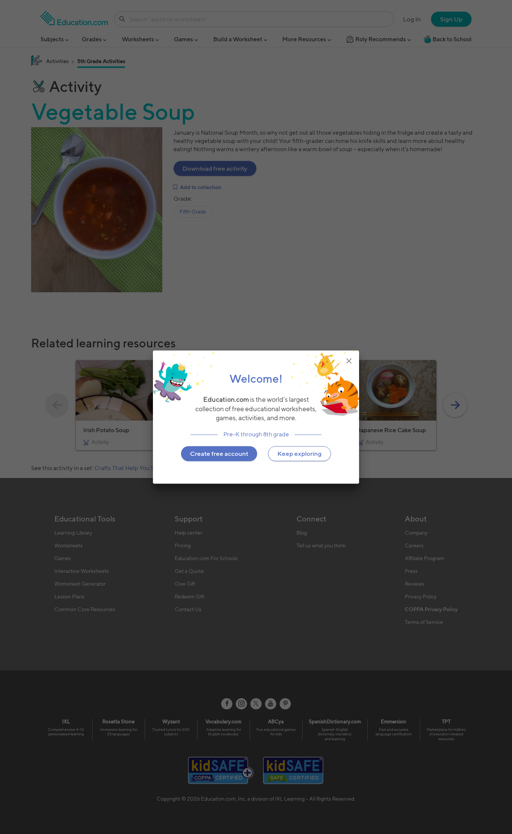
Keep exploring (299, 453)
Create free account (219, 453)
